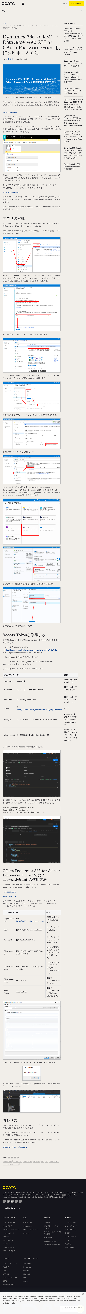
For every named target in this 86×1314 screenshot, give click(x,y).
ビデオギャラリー (9, 1285)
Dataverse (36, 1161)
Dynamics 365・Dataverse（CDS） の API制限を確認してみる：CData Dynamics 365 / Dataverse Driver (73, 121)
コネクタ (47, 1223)
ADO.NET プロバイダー (11, 1230)
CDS (42, 1161)
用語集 (5, 1281)
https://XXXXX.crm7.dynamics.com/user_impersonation (39, 710)
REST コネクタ (8, 1240)
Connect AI (27, 1226)
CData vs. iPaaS (50, 1241)
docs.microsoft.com (11, 192)
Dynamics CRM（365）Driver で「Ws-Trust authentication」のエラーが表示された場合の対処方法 (73, 137)
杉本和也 (9, 59)
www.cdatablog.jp (10, 112)
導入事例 (6, 1267)
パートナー (48, 1238)
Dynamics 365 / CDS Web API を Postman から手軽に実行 (73, 166)
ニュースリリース (71, 1226)
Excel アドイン (8, 1244)
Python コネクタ (8, 1233)
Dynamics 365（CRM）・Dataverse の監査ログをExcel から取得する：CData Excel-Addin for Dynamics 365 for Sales (73, 104)
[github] (16, 1201)
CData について (70, 1223)
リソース (6, 1274)
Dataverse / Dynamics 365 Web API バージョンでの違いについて (73, 90)
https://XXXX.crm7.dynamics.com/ (30, 921)
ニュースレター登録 (10, 1278)
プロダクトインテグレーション (52, 1227)
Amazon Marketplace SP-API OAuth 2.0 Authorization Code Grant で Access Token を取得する (73, 77)
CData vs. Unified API (52, 1245)
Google (26, 1270)
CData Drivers (7, 1161)
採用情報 (68, 1244)
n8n (24, 1278)
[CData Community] (20, 1201)
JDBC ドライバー (9, 1226)
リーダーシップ (70, 1237)
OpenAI (26, 1281)
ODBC (46, 1161)
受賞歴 (67, 1233)
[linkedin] (4, 1201)
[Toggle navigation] (23, 3)
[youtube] (12, 1201)
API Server (6, 1237)
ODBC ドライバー (9, 1223)
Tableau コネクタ (9, 1251)
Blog (4, 24)
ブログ (5, 1270)
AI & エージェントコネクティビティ (53, 1233)
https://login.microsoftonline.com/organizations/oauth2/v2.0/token (31, 650)
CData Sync (27, 1223)
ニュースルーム (70, 1230)
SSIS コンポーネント (30, 1230)
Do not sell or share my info (73, 1307)
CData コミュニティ (10, 1263)
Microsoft (26, 1274)
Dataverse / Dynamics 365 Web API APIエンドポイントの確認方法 (73, 63)
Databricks (27, 1267)
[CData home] (10, 4)
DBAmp (26, 1233)
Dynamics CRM (28, 1161)
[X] (8, 1201)
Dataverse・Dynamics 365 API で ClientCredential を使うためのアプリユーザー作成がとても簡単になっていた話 (73, 35)
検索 (64, 3)
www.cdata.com (9, 892)
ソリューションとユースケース (11, 1164)
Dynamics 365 (18, 1161)
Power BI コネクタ (9, 1247)
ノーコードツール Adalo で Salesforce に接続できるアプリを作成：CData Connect (73, 51)
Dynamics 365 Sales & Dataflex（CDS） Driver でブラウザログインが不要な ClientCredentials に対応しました (73, 153)
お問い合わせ (75, 4)
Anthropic (27, 1263)
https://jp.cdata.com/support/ (15, 1147)
